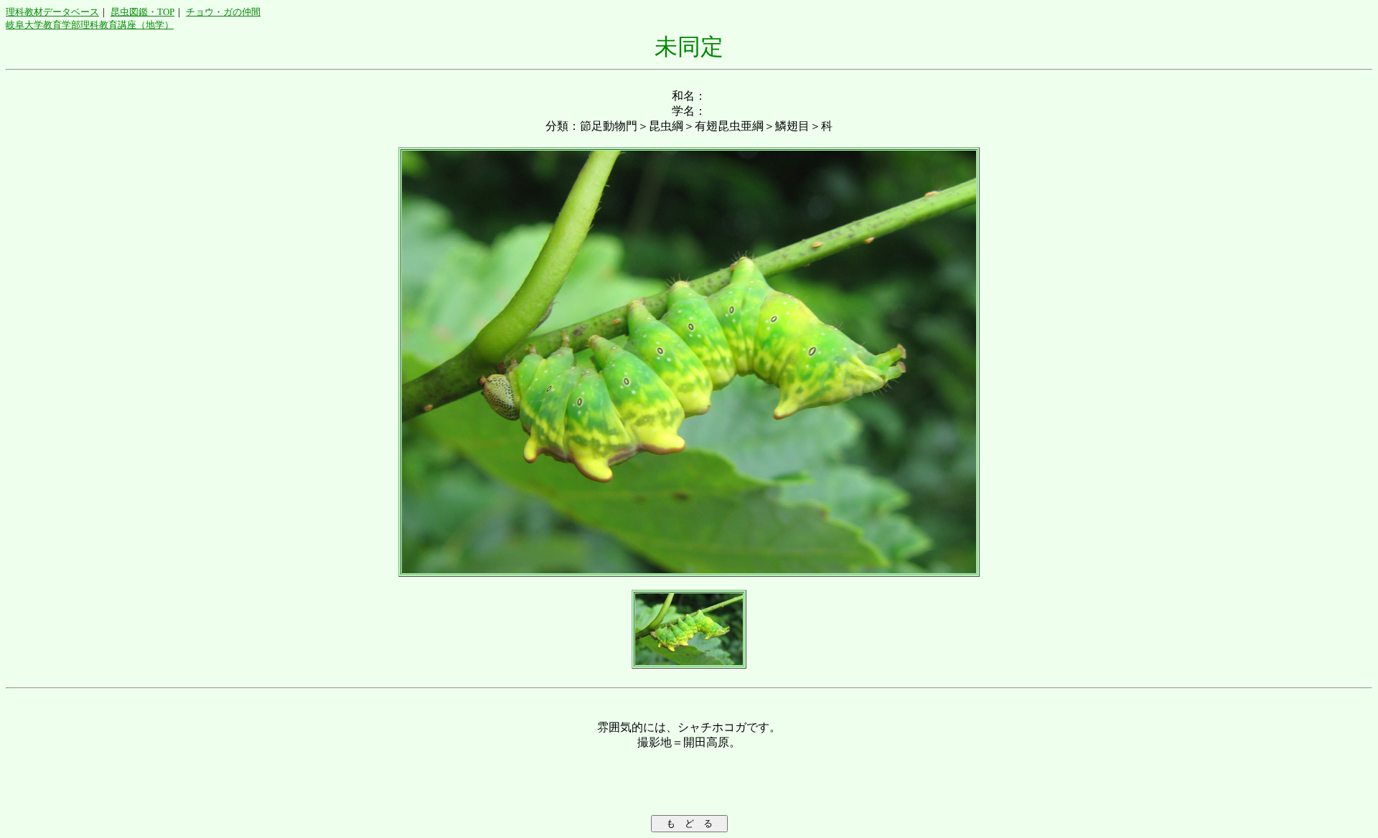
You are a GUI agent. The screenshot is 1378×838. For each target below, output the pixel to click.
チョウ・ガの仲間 (223, 11)
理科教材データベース (52, 11)
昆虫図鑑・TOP (142, 11)
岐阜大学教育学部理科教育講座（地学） (90, 24)
